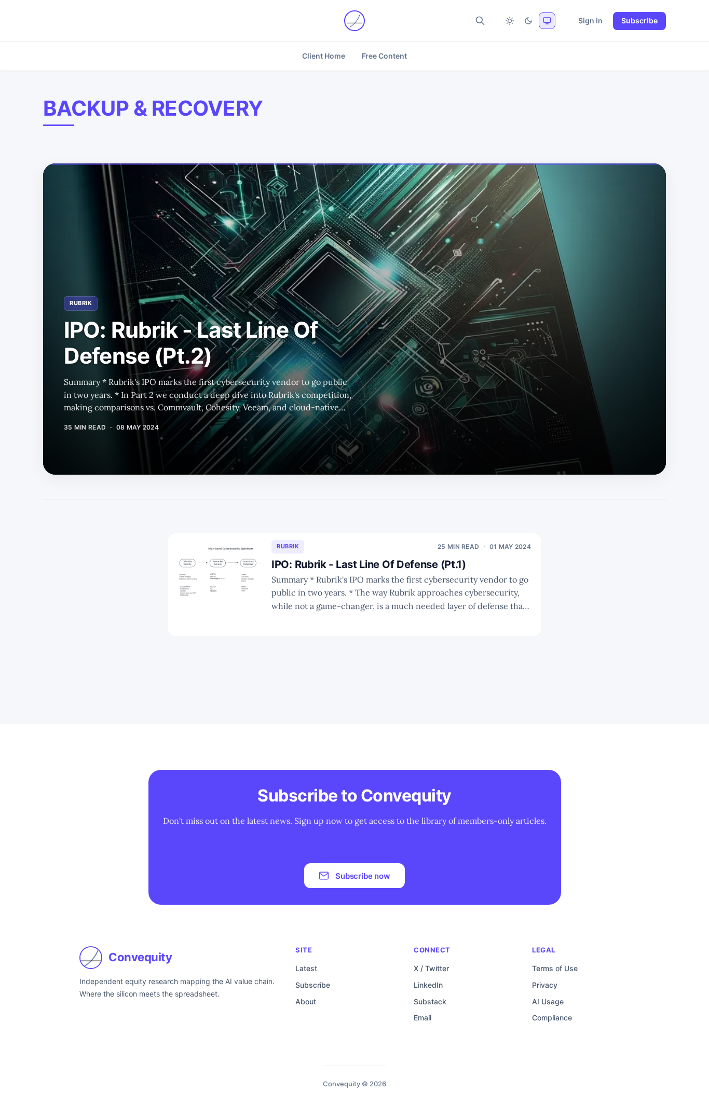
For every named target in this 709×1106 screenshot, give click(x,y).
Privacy (544, 984)
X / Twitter (431, 968)
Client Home (323, 55)
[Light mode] (509, 20)
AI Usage (548, 1001)
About (305, 1001)
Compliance (552, 1017)
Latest (306, 968)
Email (422, 1017)
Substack (430, 1001)
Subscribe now (362, 876)
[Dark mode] (528, 20)
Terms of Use (555, 968)
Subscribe (639, 20)
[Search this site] (480, 21)
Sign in (590, 20)
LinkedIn (428, 984)
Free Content (384, 55)
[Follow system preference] (547, 20)
